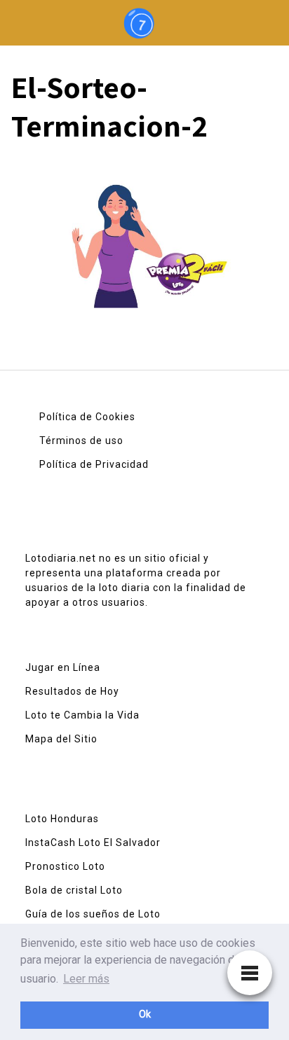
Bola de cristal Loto (74, 890)
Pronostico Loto (65, 866)
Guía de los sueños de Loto (93, 914)
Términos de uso (81, 440)
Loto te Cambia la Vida (82, 715)
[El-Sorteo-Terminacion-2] (144, 236)
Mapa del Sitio (61, 738)
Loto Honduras (62, 818)
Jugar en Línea (62, 667)
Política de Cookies (87, 416)
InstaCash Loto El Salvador (93, 842)
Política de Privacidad (94, 464)
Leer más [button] (86, 978)
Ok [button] (145, 1014)
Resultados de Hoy (72, 691)
